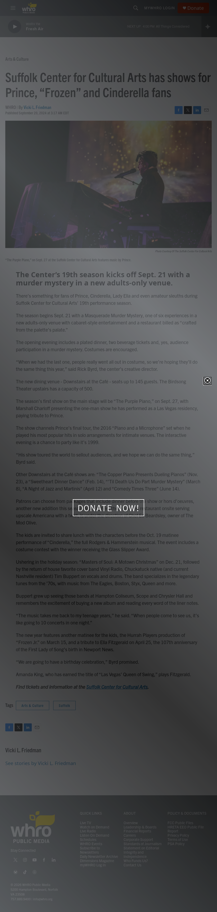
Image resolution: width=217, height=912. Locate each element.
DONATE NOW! (109, 508)
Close (207, 381)
